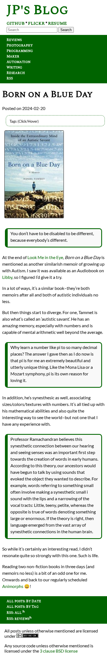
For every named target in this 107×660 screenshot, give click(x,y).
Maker (13, 56)
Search (66, 30)
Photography (20, 45)
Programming (20, 51)
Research (16, 73)
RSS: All (14, 612)
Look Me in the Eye (45, 257)
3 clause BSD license (59, 650)
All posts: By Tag (23, 606)
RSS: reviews (18, 619)
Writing (14, 67)
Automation (18, 62)
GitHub (16, 23)
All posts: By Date (24, 601)
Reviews (14, 40)
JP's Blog (37, 10)
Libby (7, 277)
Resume (57, 23)
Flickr (36, 23)
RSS (10, 78)
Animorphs (12, 586)
